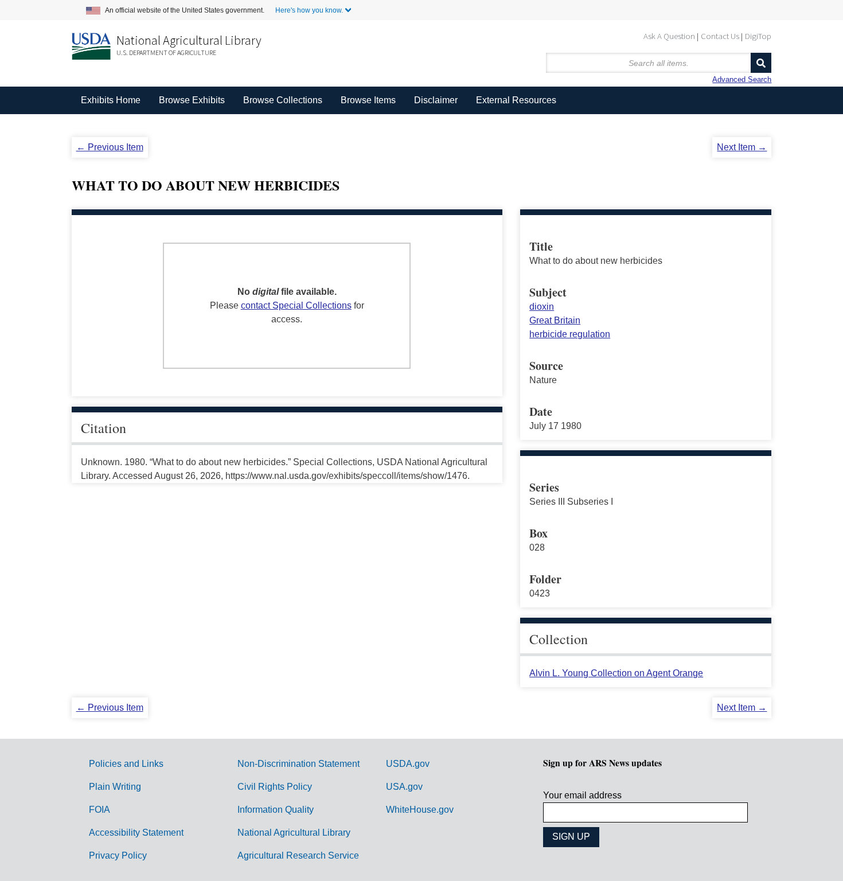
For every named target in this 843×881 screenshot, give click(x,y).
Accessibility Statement (136, 832)
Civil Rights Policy (274, 787)
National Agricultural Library (189, 40)
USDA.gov (408, 764)
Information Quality (275, 809)
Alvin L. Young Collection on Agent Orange (616, 673)
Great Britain (554, 320)
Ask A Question (669, 35)
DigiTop (758, 35)
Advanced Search (741, 79)
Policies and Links (126, 764)
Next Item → (742, 147)
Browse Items (368, 100)
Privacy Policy (118, 855)
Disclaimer (436, 100)
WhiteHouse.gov (420, 809)
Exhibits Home (110, 100)
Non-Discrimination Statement (298, 764)
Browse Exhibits (192, 100)
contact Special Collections (296, 305)
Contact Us (720, 35)
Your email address (582, 795)
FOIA (99, 809)
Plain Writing (115, 787)
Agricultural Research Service (298, 855)
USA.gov (404, 787)
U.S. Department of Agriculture (166, 52)
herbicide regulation (569, 334)
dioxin (541, 306)
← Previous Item (109, 147)
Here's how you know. (309, 10)
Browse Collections (282, 100)
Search (761, 63)
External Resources (516, 100)
